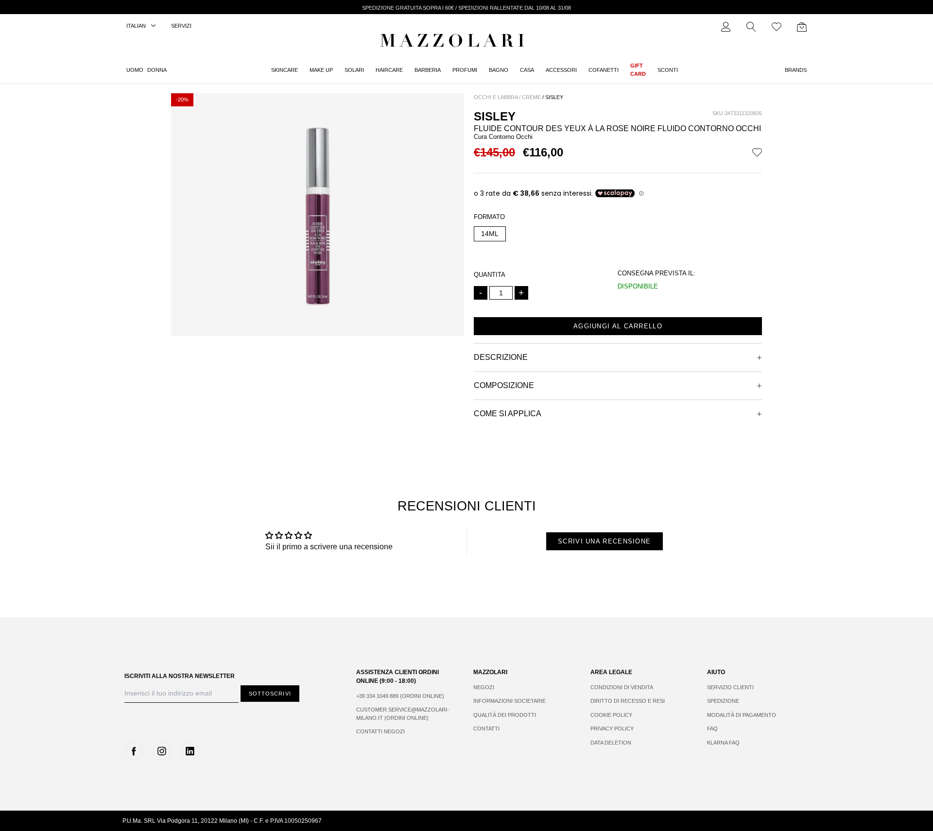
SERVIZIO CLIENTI (730, 687)
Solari (354, 70)
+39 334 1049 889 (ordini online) (400, 696)
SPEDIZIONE (723, 701)
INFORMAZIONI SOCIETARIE (509, 701)
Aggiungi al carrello (617, 326)
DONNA (157, 70)
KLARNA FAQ (723, 743)
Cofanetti (603, 70)
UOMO (134, 70)
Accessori (561, 70)
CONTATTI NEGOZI (380, 731)
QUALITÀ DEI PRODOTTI (504, 715)
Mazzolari (454, 42)
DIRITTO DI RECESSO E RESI (627, 701)
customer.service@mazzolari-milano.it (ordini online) (402, 714)
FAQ (712, 728)
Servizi (181, 26)
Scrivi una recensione (604, 541)
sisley (554, 97)
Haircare (389, 70)
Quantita (489, 274)
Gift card (638, 70)
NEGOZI (483, 687)
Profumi (464, 70)
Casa (527, 70)
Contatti (486, 728)
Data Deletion (610, 743)
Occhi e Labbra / (497, 97)
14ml (490, 233)
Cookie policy (611, 715)
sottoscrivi (270, 693)
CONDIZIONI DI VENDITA (621, 687)
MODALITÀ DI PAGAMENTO (741, 715)
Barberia (428, 70)
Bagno (498, 70)
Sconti (667, 70)
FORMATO (489, 216)
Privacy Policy (612, 728)
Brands (796, 70)
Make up (321, 70)
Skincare (284, 70)
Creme (531, 97)
